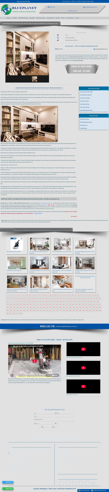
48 (40, 298)
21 (58, 295)
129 (92, 304)
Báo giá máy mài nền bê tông (26, 220)
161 (7, 310)
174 (50, 310)
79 (32, 301)
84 (46, 301)
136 (20, 307)
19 (52, 295)
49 (43, 298)
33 (92, 295)
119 (59, 304)
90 (63, 301)
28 (78, 295)
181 (73, 310)
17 (47, 295)
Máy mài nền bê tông (23, 1)
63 (82, 298)
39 (15, 298)
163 (14, 310)
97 (82, 301)
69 (99, 298)
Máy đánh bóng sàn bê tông (31, 319)
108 (24, 304)
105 (14, 304)
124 (76, 304)
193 (17, 313)
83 (43, 301)
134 (14, 307)
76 (24, 301)
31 (86, 295)
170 (37, 310)
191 (11, 313)
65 (88, 298)
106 (17, 304)
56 (63, 298)
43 (26, 298)
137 (24, 307)
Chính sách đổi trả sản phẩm (65, 454)
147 (57, 307)
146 (53, 307)
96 (79, 301)
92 (68, 301)
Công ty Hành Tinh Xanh (13, 220)
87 (54, 301)
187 (93, 310)
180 (70, 310)
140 (34, 307)
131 (99, 304)
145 (50, 307)
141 (37, 307)
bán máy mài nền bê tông (51, 220)
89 (60, 301)
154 (80, 307)
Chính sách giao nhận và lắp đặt (66, 458)
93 (71, 301)
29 (80, 295)
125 (79, 304)
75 (21, 301)
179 (67, 310)
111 (34, 304)
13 (36, 295)
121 (66, 304)
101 (95, 301)
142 (40, 307)
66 (91, 298)
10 (27, 295)
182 (77, 310)
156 (87, 307)
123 (73, 304)
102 (98, 301)
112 (37, 304)
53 (54, 298)
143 (44, 307)
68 (96, 298)
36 (7, 298)
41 (21, 298)
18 (50, 295)
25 (69, 295)
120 (63, 304)
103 (7, 304)
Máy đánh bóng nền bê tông (9, 221)
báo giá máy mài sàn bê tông (70, 220)
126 (83, 304)
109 (27, 304)
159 (96, 307)
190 (7, 313)
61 (77, 298)
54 (57, 298)
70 (7, 301)
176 (57, 310)
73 (15, 301)
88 (57, 301)
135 (17, 307)
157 (90, 307)
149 (63, 307)
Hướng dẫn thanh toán (64, 467)
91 (65, 301)
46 (35, 298)
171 (40, 310)
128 (89, 304)
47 (38, 298)
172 (44, 310)
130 (96, 304)
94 (74, 301)
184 (83, 310)
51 (49, 298)
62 (79, 298)
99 (88, 301)
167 (27, 310)
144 (47, 307)
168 (30, 310)
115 (46, 304)
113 (40, 304)
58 (68, 298)
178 (63, 310)
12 (33, 295)
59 (71, 298)
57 (65, 298)
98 (85, 301)
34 (95, 295)
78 (29, 301)
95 (77, 301)
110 (30, 304)
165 (20, 310)
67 (93, 298)
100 (91, 301)
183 (80, 310)
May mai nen (58, 102)
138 (27, 307)
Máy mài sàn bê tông (58, 94)
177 (60, 310)
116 (50, 304)
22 (61, 295)
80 (35, 301)
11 (30, 295)
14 (38, 295)
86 (52, 301)
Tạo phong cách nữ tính (20, 221)
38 (12, 298)
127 (86, 304)
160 (100, 307)
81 (38, 301)
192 (14, 313)
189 (100, 310)
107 (20, 304)
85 (49, 301)
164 (17, 310)
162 (11, 310)
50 (46, 298)
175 (53, 310)
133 (11, 307)
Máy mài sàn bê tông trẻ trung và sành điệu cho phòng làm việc (37, 221)
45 (32, 298)
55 (60, 298)
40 (18, 298)
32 (89, 295)
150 (67, 307)
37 (10, 298)
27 (75, 295)
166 (24, 310)
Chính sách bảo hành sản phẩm (66, 450)
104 (11, 304)
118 (56, 304)
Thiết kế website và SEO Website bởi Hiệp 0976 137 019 (62, 488)
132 (7, 307)
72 (12, 301)
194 (20, 313)
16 (44, 295)
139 (30, 307)
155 (83, 307)
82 (40, 301)
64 (85, 298)
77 (26, 301)
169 (34, 310)
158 (93, 307)
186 (90, 310)
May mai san (19, 192)
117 (53, 304)
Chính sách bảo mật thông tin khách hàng (68, 463)
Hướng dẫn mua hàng (64, 471)
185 (87, 310)
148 (60, 307)
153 (77, 307)
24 (66, 295)
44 (29, 298)
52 (52, 298)
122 (69, 304)
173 (47, 310)
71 (10, 301)
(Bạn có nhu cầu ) (48, 205)
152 (73, 307)
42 (24, 298)
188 (96, 310)
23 (64, 295)
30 (83, 295)
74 (18, 301)
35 (97, 295)
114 (43, 304)
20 (55, 295)
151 (70, 307)
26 (72, 295)
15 (41, 295)
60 (74, 298)
